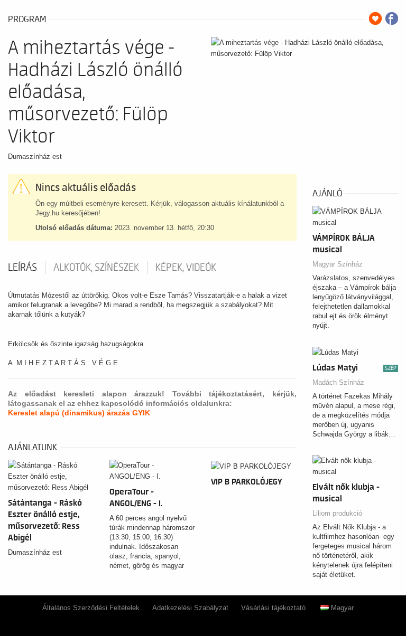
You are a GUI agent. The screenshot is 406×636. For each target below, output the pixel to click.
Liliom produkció (337, 513)
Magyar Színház (337, 264)
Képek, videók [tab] (185, 267)
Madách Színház (338, 382)
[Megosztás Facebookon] (391, 18)
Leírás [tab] (22, 267)
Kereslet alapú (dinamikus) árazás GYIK (79, 413)
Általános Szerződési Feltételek (91, 608)
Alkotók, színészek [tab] (96, 267)
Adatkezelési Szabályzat (190, 608)
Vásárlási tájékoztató (273, 608)
